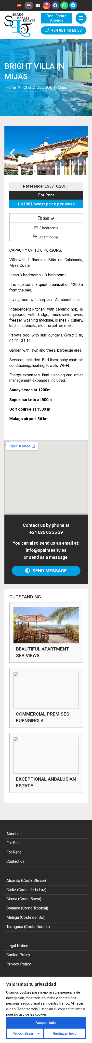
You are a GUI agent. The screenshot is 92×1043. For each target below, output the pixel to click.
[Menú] (81, 18)
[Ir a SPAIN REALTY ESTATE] (20, 25)
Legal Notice (17, 945)
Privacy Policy (18, 964)
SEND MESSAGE (48, 570)
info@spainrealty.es (46, 550)
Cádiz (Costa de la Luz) (26, 889)
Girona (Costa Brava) (23, 899)
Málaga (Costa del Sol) (25, 917)
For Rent (46, 195)
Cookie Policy (18, 955)
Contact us (15, 861)
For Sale (13, 843)
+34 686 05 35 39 (46, 532)
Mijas (62, 87)
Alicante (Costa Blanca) (26, 880)
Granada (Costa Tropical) (27, 908)
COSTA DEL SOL (38, 87)
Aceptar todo (46, 1023)
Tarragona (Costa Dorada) (28, 926)
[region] (46, 1010)
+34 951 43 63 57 (65, 30)
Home (11, 87)
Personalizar (23, 1033)
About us (14, 833)
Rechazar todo (65, 1033)
